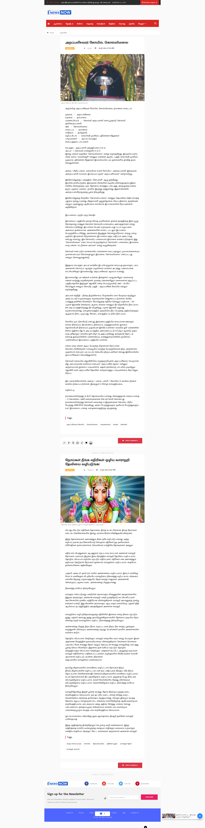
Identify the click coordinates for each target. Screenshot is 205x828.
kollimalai (124, 424)
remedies (87, 743)
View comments (131, 440)
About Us (69, 812)
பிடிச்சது (122, 23)
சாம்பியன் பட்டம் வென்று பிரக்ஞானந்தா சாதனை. (120, 2)
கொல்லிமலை (92, 424)
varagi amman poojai (74, 743)
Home (51, 32)
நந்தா (89, 48)
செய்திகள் (101, 23)
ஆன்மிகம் (58, 23)
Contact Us (135, 812)
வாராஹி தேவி (125, 743)
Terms (91, 812)
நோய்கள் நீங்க (98, 743)
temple (115, 424)
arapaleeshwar (105, 424)
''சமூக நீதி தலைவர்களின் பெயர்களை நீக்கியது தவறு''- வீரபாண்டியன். (76, 2)
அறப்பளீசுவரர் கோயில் (75, 424)
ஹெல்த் (89, 23)
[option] (77, 2)
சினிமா (80, 23)
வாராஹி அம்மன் (73, 749)
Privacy (81, 812)
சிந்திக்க (112, 23)
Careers (114, 812)
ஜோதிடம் (69, 23)
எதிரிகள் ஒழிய (112, 743)
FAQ (124, 812)
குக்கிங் (132, 23)
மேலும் (141, 23)
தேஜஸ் (90, 470)
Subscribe (149, 797)
